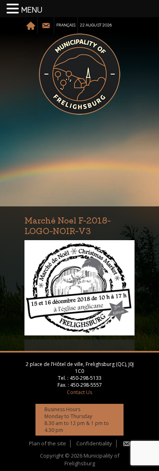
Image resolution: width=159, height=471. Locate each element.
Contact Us (79, 392)
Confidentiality (94, 443)
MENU (31, 10)
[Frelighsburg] (79, 74)
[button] (14, 9)
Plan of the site (47, 443)
